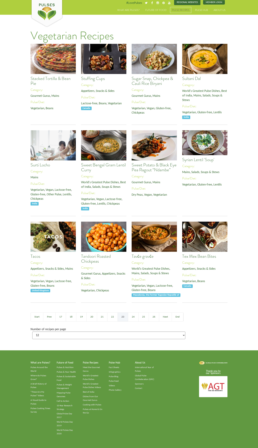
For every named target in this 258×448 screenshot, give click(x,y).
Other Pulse (54, 194)
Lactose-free (89, 103)
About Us (220, 10)
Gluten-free (163, 108)
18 (71, 317)
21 (102, 317)
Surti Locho (40, 165)
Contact (138, 388)
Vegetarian (37, 108)
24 (133, 317)
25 (143, 317)
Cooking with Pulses (92, 405)
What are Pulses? (128, 10)
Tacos (35, 256)
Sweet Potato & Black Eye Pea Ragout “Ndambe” (154, 167)
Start (36, 317)
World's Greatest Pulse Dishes (201, 91)
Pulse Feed (114, 381)
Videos (112, 386)
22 (112, 317)
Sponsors (139, 384)
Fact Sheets (114, 367)
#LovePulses (134, 3)
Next (165, 317)
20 (91, 317)
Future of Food (155, 10)
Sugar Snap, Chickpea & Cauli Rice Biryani (152, 81)
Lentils (217, 112)
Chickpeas (138, 112)
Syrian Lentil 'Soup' (198, 160)
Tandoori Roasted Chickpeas (96, 259)
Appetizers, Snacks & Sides (97, 91)
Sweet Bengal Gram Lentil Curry (103, 167)
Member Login (214, 2)
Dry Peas (137, 195)
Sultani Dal (191, 78)
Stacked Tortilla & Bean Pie (51, 81)
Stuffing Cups (93, 78)
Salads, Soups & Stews (106, 187)
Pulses (47, 13)
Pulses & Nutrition (65, 367)
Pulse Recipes (180, 10)
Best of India (88, 392)
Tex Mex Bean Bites (199, 256)
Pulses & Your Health (66, 372)
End (178, 317)
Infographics (114, 372)
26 (154, 317)
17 (60, 317)
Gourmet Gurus (40, 96)
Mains (55, 96)
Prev (49, 317)
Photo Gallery (115, 390)
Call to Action (63, 401)
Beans (49, 108)
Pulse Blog (113, 376)
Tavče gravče (143, 256)
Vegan (150, 108)
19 (81, 317)
